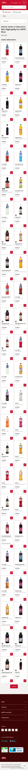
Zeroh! (16, 270)
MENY (3, 702)
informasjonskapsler (16, 765)
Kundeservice (5, 717)
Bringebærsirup (19, 536)
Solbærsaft (4, 111)
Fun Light (4, 58)
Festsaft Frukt (18, 376)
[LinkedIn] (13, 730)
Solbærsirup (18, 84)
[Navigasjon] (20, 3)
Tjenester (4, 707)
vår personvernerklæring (6, 765)
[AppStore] (13, 741)
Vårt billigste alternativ (6, 543)
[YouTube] (9, 730)
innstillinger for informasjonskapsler (17, 767)
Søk (24, 7)
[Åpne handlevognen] (24, 2)
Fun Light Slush (19, 164)
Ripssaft (4, 244)
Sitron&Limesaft (19, 190)
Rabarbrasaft (18, 244)
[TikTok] (16, 730)
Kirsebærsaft (5, 137)
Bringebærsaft (5, 323)
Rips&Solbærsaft (6, 645)
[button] (14, 21)
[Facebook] (2, 730)
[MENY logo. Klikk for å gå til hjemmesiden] (4, 3)
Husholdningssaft (19, 58)
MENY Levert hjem (6, 712)
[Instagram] (6, 730)
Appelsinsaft (18, 111)
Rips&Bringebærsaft (20, 323)
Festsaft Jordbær (6, 297)
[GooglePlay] (4, 741)
